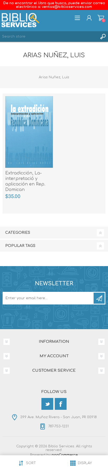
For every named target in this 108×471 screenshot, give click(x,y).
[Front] (29, 132)
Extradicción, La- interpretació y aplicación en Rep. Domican (25, 181)
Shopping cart (101, 18)
